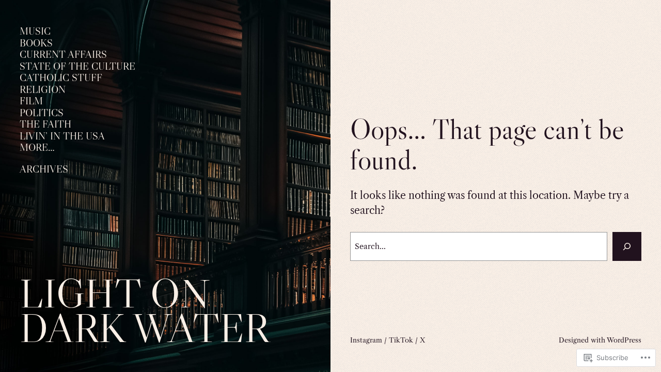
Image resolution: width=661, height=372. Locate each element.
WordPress (624, 340)
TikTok (401, 340)
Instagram (366, 340)
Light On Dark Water (144, 310)
